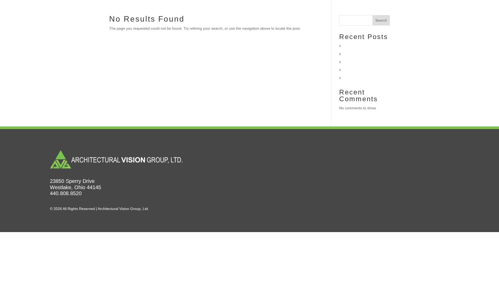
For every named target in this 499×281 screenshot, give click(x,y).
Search (381, 20)
